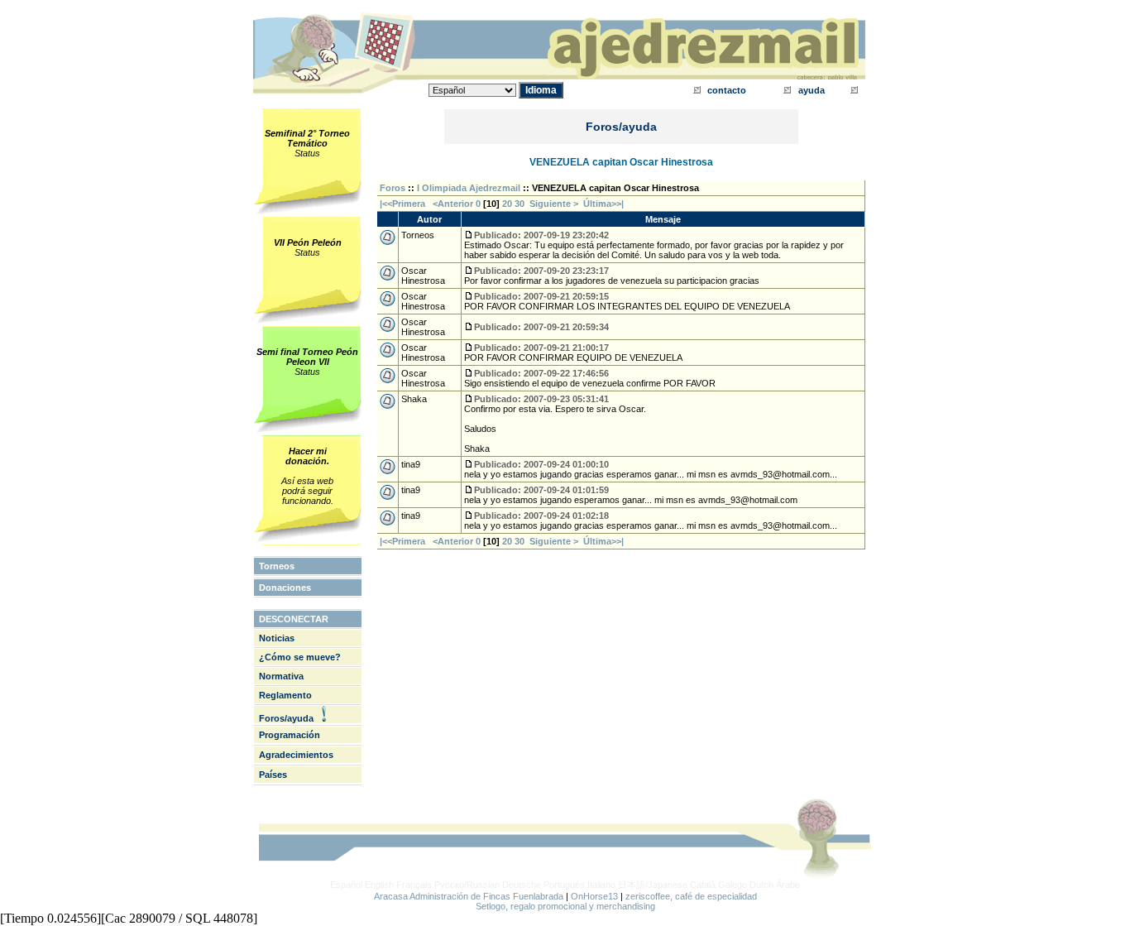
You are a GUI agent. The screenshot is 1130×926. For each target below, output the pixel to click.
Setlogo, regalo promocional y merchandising (565, 906)
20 (507, 204)
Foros (392, 188)
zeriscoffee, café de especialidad (691, 896)
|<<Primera (402, 204)
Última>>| (603, 204)
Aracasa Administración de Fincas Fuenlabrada (468, 896)
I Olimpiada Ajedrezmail (468, 188)
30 (519, 204)
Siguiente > (556, 204)
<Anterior (451, 204)
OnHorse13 (594, 896)
